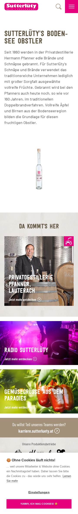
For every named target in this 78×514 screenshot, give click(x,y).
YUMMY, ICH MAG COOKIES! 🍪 (39, 503)
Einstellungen (39, 492)
